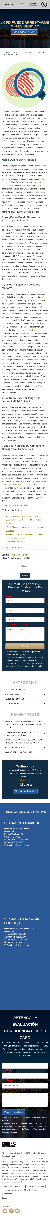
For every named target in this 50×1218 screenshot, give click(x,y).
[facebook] (4, 1210)
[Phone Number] (44, 4)
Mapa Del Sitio (30, 1190)
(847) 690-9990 (22, 940)
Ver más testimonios (25, 791)
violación (40, 301)
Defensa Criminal (12, 694)
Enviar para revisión (13, 1112)
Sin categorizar (11, 703)
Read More (25, 780)
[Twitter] (11, 1210)
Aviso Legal (19, 1186)
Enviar (25, 646)
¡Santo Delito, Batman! (14, 541)
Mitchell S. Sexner (20, 555)
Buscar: (25, 566)
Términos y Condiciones (12, 1190)
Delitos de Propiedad (14, 699)
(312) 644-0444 (22, 840)
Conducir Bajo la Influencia (17, 690)
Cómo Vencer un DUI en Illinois (18, 752)
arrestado (42, 166)
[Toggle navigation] (22, 4)
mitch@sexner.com (21, 845)
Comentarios (7, 1193)
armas (25, 333)
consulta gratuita (24, 32)
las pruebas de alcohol (28, 330)
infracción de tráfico (20, 243)
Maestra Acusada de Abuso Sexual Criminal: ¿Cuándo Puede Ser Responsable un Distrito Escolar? (23, 519)
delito (4, 243)
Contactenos (7, 1186)
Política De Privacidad (35, 1186)
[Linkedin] (17, 1210)
